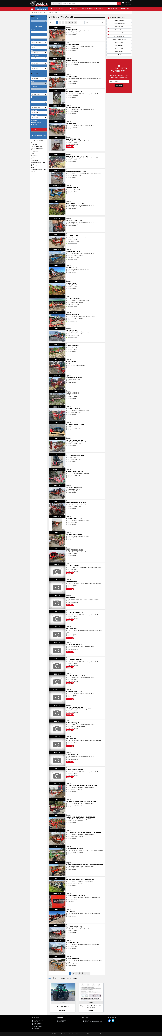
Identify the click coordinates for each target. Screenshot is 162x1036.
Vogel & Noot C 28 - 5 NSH (55, 200)
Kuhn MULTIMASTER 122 (55, 437)
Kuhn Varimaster (53, 940)
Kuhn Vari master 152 (54, 924)
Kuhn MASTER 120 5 (54, 296)
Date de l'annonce (35, 99)
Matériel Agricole (38, 1023)
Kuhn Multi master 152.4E (55, 673)
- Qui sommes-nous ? (94, 1033)
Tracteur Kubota (119, 48)
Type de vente (34, 110)
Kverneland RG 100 (54, 312)
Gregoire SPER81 (53, 265)
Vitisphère (36, 1028)
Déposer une (41, 8)
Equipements (34, 120)
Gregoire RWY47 (53, 26)
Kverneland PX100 (53, 390)
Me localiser (39, 26)
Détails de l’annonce (63, 999)
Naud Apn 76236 (53, 736)
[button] (32, 8)
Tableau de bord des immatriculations (94, 1021)
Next (101, 997)
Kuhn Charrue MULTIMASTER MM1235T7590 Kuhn (62, 830)
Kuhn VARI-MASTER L (54, 406)
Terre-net (36, 1021)
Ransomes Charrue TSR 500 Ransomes (59, 877)
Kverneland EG (52, 58)
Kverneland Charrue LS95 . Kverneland (59, 814)
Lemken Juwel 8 (53, 185)
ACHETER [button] (52, 8)
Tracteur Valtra (119, 42)
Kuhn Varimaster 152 (54, 657)
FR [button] (130, 0)
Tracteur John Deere (119, 20)
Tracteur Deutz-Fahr (119, 36)
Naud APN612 (52, 909)
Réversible (33, 60)
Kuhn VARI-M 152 (53, 233)
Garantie (34, 97)
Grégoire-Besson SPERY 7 (55, 893)
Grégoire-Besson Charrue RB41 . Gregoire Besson (62, 861)
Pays (32, 76)
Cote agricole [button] (74, 8)
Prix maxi (33, 34)
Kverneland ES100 (53, 42)
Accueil (35, 12)
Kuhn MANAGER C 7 (54, 327)
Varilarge (34, 124)
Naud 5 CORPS (52, 280)
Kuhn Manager (52, 73)
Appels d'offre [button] (63, 8)
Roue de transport (36, 122)
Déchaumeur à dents (36, 146)
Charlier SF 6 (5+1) (53, 720)
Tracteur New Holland (119, 23)
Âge (32, 50)
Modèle (32, 45)
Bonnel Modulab (53, 956)
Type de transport (35, 66)
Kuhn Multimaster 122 (54, 704)
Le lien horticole (38, 1026)
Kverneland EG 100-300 (55, 767)
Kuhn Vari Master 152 (54, 689)
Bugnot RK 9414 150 (54, 136)
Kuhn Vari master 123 (54, 217)
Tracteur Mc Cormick (119, 54)
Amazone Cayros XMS (55, 89)
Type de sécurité (34, 115)
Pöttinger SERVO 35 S (54, 374)
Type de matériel (34, 18)
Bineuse (33, 159)
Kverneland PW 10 (53, 343)
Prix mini (33, 29)
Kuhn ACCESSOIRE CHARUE (56, 422)
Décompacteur (35, 150)
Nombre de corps (35, 55)
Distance (33, 24)
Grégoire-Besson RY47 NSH (56, 500)
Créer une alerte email (40, 135)
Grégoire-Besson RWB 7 (55, 532)
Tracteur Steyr (119, 45)
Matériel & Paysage (38, 1025)
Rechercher (40, 130)
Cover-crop (34, 144)
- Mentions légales (70, 1033)
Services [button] (99, 8)
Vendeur (33, 92)
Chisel (32, 153)
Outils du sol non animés (45, 12)
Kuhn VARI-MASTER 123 (55, 484)
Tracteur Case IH (119, 33)
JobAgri (87, 1020)
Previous (52, 997)
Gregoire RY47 (52, 121)
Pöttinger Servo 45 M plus (55, 169)
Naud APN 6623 (53, 626)
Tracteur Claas (119, 30)
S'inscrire (119, 86)
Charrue (55, 12)
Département (34, 86)
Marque (32, 40)
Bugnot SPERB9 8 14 (54, 359)
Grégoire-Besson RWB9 (55, 547)
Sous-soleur (34, 151)
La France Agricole (38, 1020)
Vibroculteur (34, 155)
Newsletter (61, 1021)
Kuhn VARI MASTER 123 (55, 516)
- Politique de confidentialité (82, 1033)
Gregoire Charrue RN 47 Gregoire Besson (59, 799)
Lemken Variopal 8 (53, 249)
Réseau (32, 105)
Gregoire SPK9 (52, 579)
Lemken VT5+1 (53, 594)
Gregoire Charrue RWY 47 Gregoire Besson (60, 783)
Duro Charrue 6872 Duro (55, 846)
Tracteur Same (119, 51)
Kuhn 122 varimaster (54, 641)
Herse (32, 157)
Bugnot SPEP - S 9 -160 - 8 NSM (57, 153)
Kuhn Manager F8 (53, 563)
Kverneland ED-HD (53, 105)
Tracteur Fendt (119, 26)
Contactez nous (62, 1020)
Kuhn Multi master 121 (55, 610)
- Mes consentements (104, 1033)
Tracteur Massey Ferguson (119, 39)
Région (32, 81)
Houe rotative (34, 160)
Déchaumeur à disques (37, 148)
